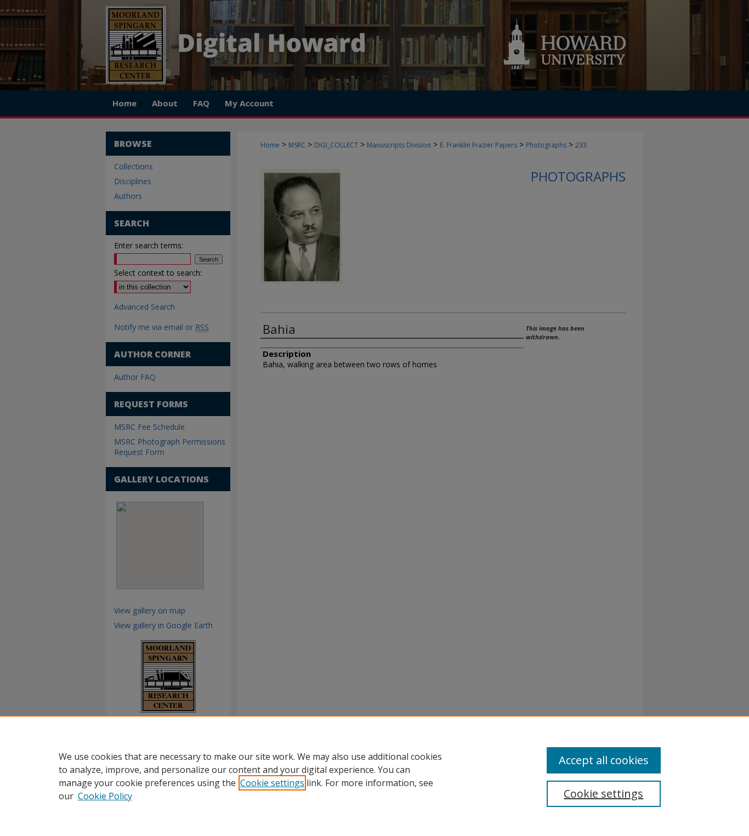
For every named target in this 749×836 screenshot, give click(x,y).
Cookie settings (272, 783)
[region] (374, 775)
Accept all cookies (604, 760)
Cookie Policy (105, 796)
